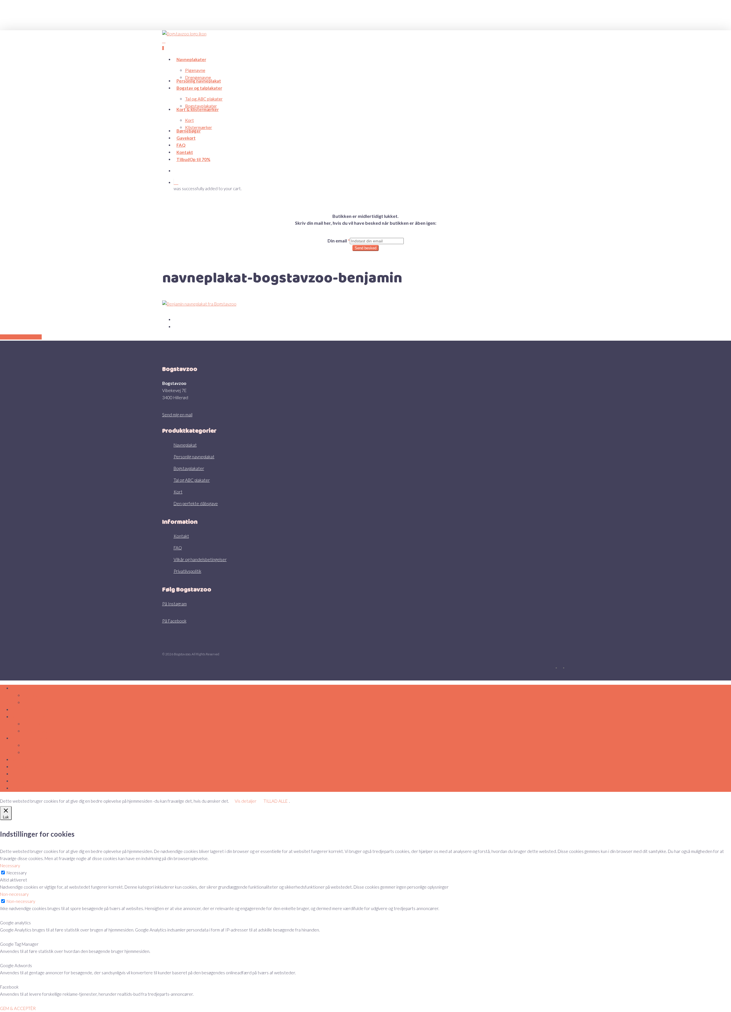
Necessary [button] (10, 865)
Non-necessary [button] (14, 894)
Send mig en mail (177, 414)
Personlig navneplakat (194, 456)
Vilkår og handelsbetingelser (200, 559)
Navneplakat (185, 444)
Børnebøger (22, 759)
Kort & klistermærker (31, 738)
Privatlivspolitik (187, 571)
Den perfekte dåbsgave (196, 503)
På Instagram (174, 603)
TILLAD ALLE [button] (276, 801)
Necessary (17, 872)
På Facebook (174, 620)
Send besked (365, 248)
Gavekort (20, 766)
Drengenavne (36, 702)
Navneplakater (25, 688)
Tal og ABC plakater (192, 480)
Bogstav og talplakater (32, 716)
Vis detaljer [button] (245, 801)
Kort (178, 491)
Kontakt (181, 536)
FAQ (178, 547)
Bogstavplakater (189, 468)
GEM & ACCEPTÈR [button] (18, 1008)
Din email (339, 240)
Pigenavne (32, 695)
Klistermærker (36, 752)
